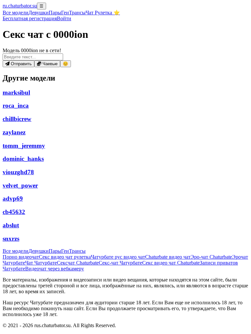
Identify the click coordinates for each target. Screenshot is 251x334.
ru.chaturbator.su (20, 5)
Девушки (38, 12)
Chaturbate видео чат (168, 257)
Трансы (77, 12)
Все (15, 12)
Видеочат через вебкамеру (54, 268)
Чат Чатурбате (41, 263)
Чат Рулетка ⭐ (103, 12)
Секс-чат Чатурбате (120, 263)
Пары (55, 12)
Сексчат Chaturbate (78, 263)
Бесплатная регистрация (30, 18)
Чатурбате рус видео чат (118, 257)
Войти (64, 18)
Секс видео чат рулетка (65, 257)
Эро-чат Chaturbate (211, 257)
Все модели (15, 251)
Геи (65, 12)
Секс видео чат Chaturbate (171, 263)
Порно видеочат (21, 257)
